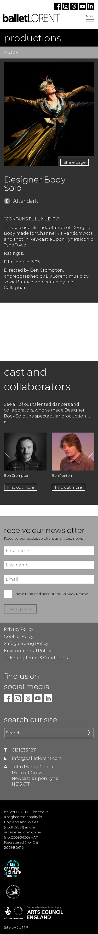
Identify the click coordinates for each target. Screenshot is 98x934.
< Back (11, 52)
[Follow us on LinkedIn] (90, 8)
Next (90, 453)
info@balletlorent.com (37, 758)
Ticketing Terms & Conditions (36, 657)
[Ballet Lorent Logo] (31, 20)
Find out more (20, 487)
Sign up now (20, 609)
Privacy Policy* (75, 594)
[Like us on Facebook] (58, 8)
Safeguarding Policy (26, 643)
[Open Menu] (90, 22)
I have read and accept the (50, 594)
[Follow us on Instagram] (66, 8)
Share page (75, 162)
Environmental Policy (27, 650)
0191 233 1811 (24, 750)
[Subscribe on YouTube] (82, 8)
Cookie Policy (18, 636)
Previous (7, 453)
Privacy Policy (18, 629)
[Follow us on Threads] (74, 8)
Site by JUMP (16, 927)
